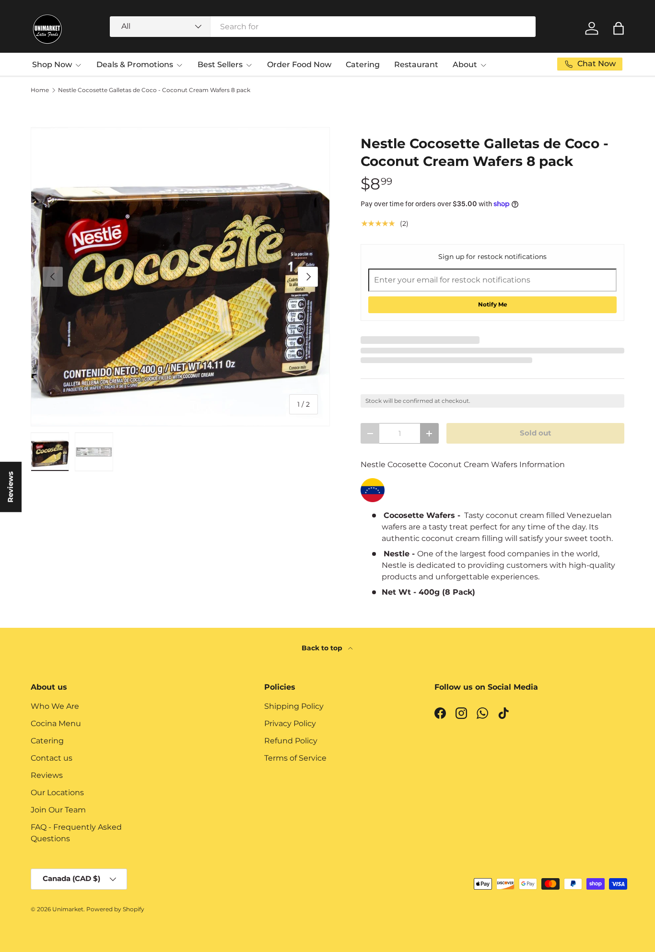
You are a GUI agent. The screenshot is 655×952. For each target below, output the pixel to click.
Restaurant (416, 64)
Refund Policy (290, 740)
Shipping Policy (294, 706)
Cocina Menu (56, 723)
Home (40, 90)
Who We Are (55, 706)
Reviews (47, 775)
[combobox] (323, 26)
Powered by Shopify (115, 909)
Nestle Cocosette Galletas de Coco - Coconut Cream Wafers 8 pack (154, 90)
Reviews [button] (10, 486)
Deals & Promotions (134, 64)
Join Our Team (58, 809)
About (465, 64)
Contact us (51, 758)
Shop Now (52, 64)
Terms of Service (295, 758)
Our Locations (57, 792)
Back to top (323, 648)
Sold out (535, 433)
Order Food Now (299, 64)
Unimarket (67, 909)
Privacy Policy (290, 723)
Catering (363, 64)
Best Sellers (220, 64)
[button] (618, 28)
